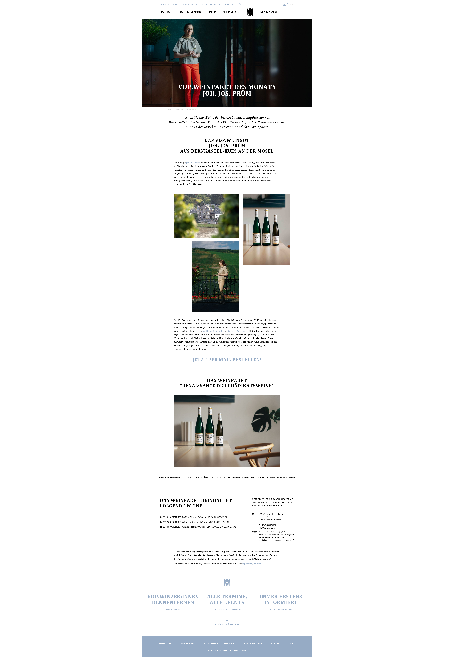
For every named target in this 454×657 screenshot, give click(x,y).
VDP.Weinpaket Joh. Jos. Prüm (185, 110)
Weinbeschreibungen (170, 477)
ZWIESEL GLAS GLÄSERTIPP (200, 477)
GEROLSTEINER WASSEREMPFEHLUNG (235, 477)
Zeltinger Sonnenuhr (238, 331)
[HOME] (250, 12)
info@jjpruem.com (267, 528)
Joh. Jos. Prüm (193, 162)
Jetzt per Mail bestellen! (227, 359)
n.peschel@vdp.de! (252, 563)
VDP (169, 110)
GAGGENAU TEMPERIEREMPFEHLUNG (276, 477)
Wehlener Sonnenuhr (213, 331)
